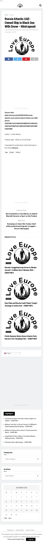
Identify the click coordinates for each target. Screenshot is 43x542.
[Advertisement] (21, 84)
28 (36, 510)
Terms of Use (30, 530)
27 (31, 510)
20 (31, 506)
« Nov (5, 518)
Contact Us (10, 530)
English (8, 353)
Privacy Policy (20, 530)
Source (15, 148)
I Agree (30, 539)
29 (6, 515)
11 (21, 501)
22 (6, 510)
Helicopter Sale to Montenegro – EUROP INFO (18, 442)
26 (26, 510)
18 (21, 506)
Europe (12, 152)
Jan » (10, 518)
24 (16, 510)
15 (6, 506)
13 (31, 501)
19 (26, 506)
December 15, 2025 (10, 32)
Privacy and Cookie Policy (16, 539)
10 (16, 501)
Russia (12, 15)
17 (16, 506)
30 (11, 515)
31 (16, 515)
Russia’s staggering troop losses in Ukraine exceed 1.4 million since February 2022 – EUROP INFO (21, 270)
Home (6, 15)
